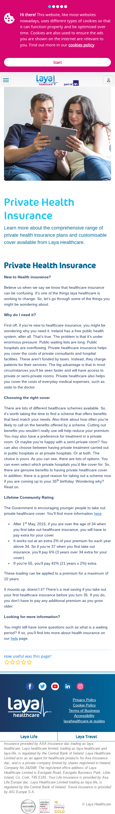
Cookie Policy (84, 705)
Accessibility (84, 715)
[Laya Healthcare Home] (57, 80)
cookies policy (81, 44)
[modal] (18, 662)
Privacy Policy (84, 700)
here (98, 513)
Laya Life (28, 736)
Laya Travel (86, 736)
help (14, 638)
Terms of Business (84, 710)
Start (57, 62)
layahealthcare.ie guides (84, 721)
